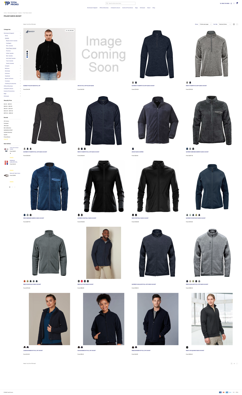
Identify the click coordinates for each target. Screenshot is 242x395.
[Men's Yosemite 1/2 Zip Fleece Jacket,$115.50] (212, 54)
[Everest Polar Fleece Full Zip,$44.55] (49, 54)
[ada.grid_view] (234, 24)
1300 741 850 (11, 389)
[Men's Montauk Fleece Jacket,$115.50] (49, 253)
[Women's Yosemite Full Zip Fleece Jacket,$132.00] (49, 120)
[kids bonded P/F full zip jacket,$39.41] (104, 319)
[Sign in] (231, 3)
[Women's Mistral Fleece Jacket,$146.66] (104, 186)
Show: (196, 24)
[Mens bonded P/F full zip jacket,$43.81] (158, 319)
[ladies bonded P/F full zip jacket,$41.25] (49, 319)
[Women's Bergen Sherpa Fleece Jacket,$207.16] (212, 120)
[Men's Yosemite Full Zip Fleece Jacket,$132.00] (104, 120)
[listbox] (224, 24)
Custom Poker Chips (14, 148)
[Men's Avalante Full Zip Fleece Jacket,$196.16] (212, 253)
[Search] (107, 3)
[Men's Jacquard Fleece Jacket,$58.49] (212, 319)
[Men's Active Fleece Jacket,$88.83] (104, 253)
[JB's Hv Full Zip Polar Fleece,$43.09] (104, 54)
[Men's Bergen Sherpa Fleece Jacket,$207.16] (49, 186)
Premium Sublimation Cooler (13, 161)
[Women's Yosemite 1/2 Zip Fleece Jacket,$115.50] (158, 54)
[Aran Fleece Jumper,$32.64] (158, 120)
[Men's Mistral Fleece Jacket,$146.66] (158, 186)
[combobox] (120, 3)
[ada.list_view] (237, 24)
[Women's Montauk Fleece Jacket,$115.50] (212, 186)
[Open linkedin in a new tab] (177, 381)
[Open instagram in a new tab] (179, 381)
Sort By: (215, 24)
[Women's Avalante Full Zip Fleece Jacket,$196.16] (158, 253)
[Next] (237, 363)
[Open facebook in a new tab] (174, 381)
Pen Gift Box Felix (15, 173)
